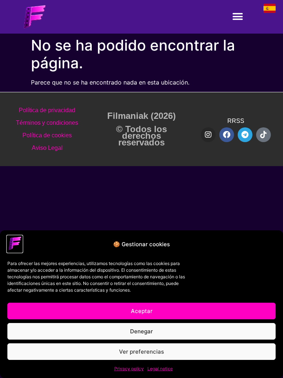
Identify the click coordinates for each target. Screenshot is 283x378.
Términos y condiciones (47, 123)
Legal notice (160, 368)
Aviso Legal (47, 148)
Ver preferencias (141, 351)
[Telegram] (245, 134)
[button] (238, 16)
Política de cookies (47, 135)
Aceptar (142, 311)
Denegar (141, 331)
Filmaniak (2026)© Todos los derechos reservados (141, 129)
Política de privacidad (47, 110)
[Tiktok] (263, 134)
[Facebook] (226, 134)
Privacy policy (129, 368)
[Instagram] (208, 134)
